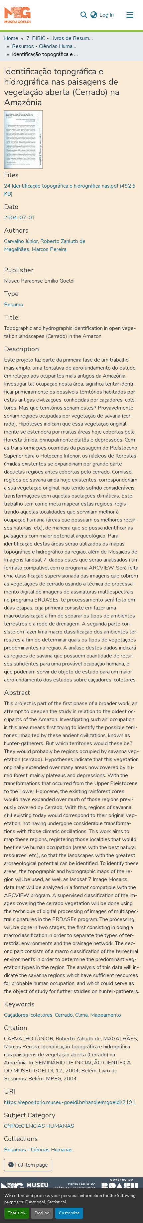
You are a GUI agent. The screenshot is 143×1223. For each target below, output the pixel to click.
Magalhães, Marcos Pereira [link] (35, 249)
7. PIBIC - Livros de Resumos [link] (59, 38)
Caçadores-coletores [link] (28, 1015)
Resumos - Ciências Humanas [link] (45, 46)
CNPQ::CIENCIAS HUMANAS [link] (39, 1126)
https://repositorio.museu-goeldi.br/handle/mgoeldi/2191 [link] (70, 1102)
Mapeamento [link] (105, 1015)
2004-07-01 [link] (19, 217)
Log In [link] (106, 15)
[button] (17, 15)
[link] (71, 190)
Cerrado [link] (64, 1015)
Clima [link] (81, 1015)
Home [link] (11, 38)
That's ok (16, 1213)
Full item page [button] (31, 1165)
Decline (42, 1213)
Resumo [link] (13, 304)
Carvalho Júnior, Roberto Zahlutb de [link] (44, 241)
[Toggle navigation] (129, 15)
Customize (69, 1213)
